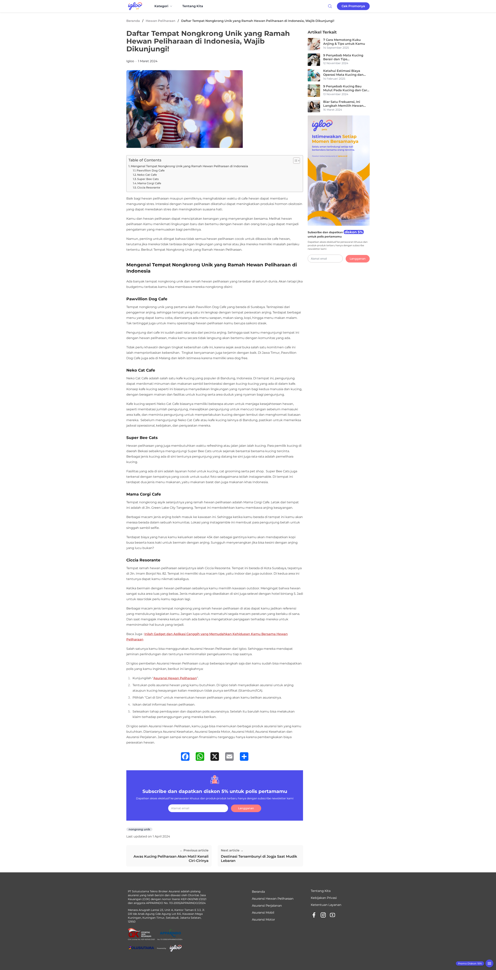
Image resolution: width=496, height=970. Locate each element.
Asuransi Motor (263, 919)
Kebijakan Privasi (324, 898)
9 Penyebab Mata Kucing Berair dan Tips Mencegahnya (343, 57)
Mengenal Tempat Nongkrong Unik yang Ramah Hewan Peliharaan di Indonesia (189, 166)
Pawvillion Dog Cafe (151, 170)
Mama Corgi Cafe (149, 183)
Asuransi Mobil (263, 912)
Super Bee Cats (148, 179)
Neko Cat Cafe (147, 174)
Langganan (246, 808)
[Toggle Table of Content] (294, 160)
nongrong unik (139, 829)
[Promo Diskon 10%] (489, 963)
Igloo (130, 61)
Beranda (133, 21)
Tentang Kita (192, 6)
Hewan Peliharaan (160, 21)
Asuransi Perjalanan (267, 905)
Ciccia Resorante (149, 187)
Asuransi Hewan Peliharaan (175, 678)
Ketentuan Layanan (326, 905)
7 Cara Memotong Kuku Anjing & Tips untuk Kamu (344, 42)
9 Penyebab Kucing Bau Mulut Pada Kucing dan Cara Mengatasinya (346, 88)
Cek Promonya (353, 6)
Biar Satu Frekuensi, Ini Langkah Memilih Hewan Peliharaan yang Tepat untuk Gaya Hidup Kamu (346, 104)
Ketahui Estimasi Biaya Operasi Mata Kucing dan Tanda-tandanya (343, 73)
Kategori (161, 6)
